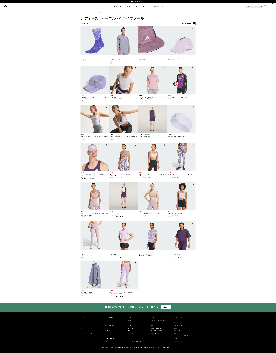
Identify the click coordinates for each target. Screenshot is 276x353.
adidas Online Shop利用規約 (129, 347)
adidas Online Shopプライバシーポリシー (145, 347)
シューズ (135, 6)
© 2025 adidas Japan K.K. (138, 351)
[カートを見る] (271, 7)
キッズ (128, 6)
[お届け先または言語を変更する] (271, 4)
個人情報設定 (111, 347)
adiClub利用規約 (119, 347)
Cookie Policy (171, 347)
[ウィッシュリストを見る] (268, 7)
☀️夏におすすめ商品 (157, 6)
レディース (122, 6)
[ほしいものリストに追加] (107, 28)
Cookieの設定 (105, 347)
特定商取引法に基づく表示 (162, 347)
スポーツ (142, 6)
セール (148, 6)
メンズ (115, 6)
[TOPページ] (5, 6)
